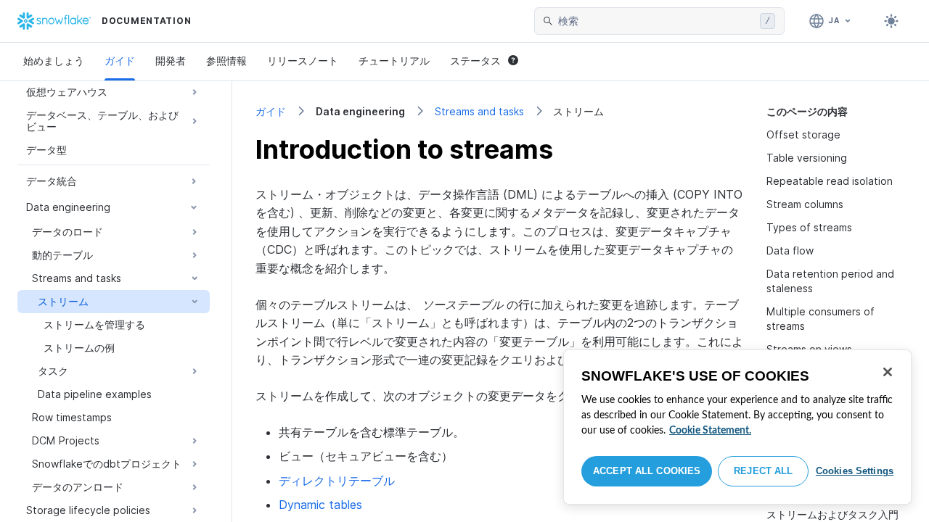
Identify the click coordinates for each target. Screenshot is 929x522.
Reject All (763, 470)
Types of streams (809, 227)
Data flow (790, 250)
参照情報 (226, 60)
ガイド (120, 60)
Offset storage (803, 134)
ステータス (475, 60)
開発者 (170, 60)
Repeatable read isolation (829, 181)
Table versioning (806, 158)
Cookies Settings (854, 470)
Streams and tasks (479, 111)
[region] (737, 427)
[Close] (888, 372)
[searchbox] (656, 21)
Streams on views (809, 349)
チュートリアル (394, 60)
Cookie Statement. (710, 431)
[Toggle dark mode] (891, 21)
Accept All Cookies (646, 470)
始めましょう (53, 60)
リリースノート (302, 60)
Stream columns (804, 204)
